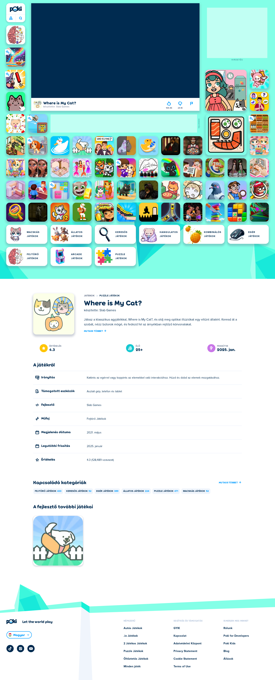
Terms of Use (182, 666)
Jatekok (89, 296)
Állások (228, 658)
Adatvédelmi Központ (188, 643)
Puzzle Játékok (109, 296)
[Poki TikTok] (10, 648)
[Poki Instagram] (20, 648)
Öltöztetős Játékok (136, 658)
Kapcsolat (180, 635)
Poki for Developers (236, 635)
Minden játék (132, 666)
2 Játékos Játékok (135, 643)
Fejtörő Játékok (48, 491)
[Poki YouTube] (31, 648)
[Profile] (11, 18)
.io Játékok (131, 635)
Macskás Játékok (196, 491)
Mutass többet (93, 330)
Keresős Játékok (78, 491)
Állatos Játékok (136, 491)
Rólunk (227, 628)
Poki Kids (229, 643)
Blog (226, 651)
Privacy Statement (185, 651)
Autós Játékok (133, 628)
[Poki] (16, 9)
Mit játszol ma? (20, 18)
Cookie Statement (185, 658)
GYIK (177, 628)
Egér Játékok (107, 491)
